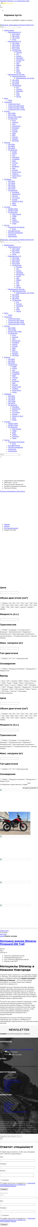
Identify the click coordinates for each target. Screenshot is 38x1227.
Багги (6, 98)
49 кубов (15, 80)
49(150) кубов (13, 211)
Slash (14, 218)
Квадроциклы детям (11, 1080)
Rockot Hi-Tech (17, 201)
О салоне (7, 1102)
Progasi (15, 131)
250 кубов (15, 47)
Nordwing (15, 166)
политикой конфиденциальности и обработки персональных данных (17, 1184)
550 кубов (15, 36)
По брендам (16, 51)
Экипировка (12, 236)
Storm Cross (16, 172)
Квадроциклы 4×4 (14, 32)
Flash (14, 161)
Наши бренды (9, 1104)
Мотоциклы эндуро (11, 528)
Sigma (14, 154)
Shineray (15, 139)
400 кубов (16, 34)
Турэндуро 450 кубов (16, 106)
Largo (14, 165)
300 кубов (16, 49)
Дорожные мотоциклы (16, 227)
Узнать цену (4, 931)
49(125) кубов (13, 209)
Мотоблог (7, 1108)
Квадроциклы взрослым (12, 1082)
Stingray (15, 170)
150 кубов (15, 43)
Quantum (15, 222)
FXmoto (19, 52)
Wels (18, 71)
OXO (14, 124)
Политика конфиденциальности (15, 1112)
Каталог (7, 526)
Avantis (18, 56)
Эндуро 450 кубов (14, 117)
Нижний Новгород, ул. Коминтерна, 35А (15, 1)
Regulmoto (20, 60)
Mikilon (18, 65)
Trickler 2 (15, 174)
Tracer (14, 223)
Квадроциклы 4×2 (14, 41)
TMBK (14, 216)
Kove (14, 120)
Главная (7, 524)
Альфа (14, 152)
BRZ (13, 135)
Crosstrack (15, 159)
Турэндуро (8, 102)
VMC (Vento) (16, 214)
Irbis (17, 63)
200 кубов (16, 45)
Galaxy (14, 220)
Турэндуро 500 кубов (16, 108)
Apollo (14, 205)
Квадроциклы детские (16, 74)
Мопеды (7, 142)
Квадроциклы (9, 30)
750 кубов (16, 38)
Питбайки (7, 179)
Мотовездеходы (14, 231)
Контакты (7, 1110)
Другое (6, 225)
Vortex (14, 177)
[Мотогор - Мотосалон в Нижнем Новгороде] (17, 25)
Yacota (18, 73)
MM (17, 67)
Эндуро (7, 111)
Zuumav (15, 122)
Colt (13, 155)
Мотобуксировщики (15, 233)
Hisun (14, 39)
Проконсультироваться (12, 491)
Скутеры (7, 207)
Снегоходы (12, 234)
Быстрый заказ (3, 935)
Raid (13, 168)
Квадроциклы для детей (25, 78)
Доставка (7, 1106)
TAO (17, 69)
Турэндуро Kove (14, 104)
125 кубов (15, 84)
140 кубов (11, 187)
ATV (17, 54)
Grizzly (18, 62)
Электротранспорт (19, 76)
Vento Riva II (16, 176)
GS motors (16, 198)
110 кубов (15, 82)
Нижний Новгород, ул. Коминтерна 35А (18, 1049)
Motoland (19, 58)
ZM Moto (15, 141)
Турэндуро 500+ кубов (16, 109)
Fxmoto (19, 89)
